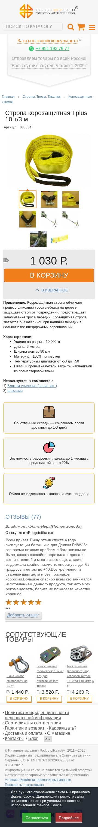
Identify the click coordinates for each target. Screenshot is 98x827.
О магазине (58, 733)
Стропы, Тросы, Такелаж (41, 97)
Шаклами (15, 391)
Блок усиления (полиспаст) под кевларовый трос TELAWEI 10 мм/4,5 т (80, 676)
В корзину (19, 698)
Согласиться (37, 818)
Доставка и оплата (23, 733)
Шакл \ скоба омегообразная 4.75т (17, 680)
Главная (8, 97)
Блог (33, 738)
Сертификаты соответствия (33, 723)
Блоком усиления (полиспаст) (32, 386)
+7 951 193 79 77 (52, 48)
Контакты (14, 738)
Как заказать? (62, 728)
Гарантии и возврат (24, 728)
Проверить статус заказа (24, 785)
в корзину (49, 275)
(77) (23, 517)
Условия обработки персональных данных (38, 780)
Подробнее (69, 818)
